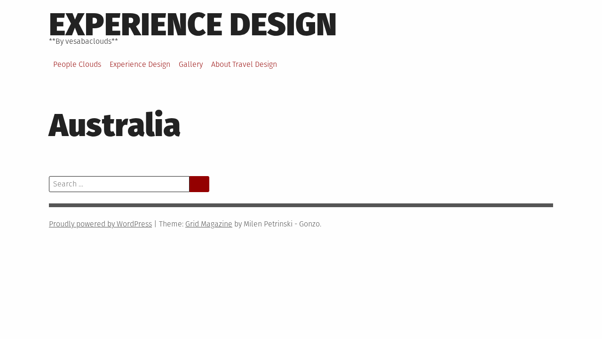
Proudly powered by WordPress (100, 223)
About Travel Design (244, 64)
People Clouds (77, 64)
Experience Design (140, 64)
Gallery (191, 64)
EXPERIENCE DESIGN (193, 24)
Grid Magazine (208, 223)
